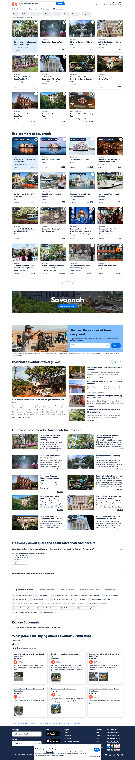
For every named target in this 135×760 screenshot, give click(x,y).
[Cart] (105, 2)
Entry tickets (17, 560)
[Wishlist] (98, 2)
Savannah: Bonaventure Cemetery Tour (63, 689)
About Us (98, 732)
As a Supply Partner (113, 732)
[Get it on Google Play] (53, 733)
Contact (66, 732)
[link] (25, 36)
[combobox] (37, 4)
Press (97, 741)
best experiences (56, 628)
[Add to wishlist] (36, 22)
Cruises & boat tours (20, 556)
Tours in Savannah (65, 723)
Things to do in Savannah (48, 723)
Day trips (16, 562)
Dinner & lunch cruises (21, 558)
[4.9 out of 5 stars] (17, 648)
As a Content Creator (113, 735)
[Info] (32, 17)
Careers (98, 735)
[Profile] (120, 2)
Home (14, 723)
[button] (25, 36)
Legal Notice (67, 735)
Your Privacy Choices (70, 741)
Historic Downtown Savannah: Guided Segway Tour (66, 655)
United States (22, 723)
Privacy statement (17, 355)
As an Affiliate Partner (113, 738)
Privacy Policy (68, 738)
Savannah (33, 628)
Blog (97, 738)
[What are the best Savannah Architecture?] (121, 573)
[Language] (112, 2)
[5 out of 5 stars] (30, 658)
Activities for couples (20, 564)
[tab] (24, 589)
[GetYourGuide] (14, 4)
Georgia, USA (33, 723)
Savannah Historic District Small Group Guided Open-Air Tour (29, 655)
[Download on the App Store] (53, 741)
